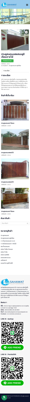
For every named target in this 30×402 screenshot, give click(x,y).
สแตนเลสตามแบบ (5, 257)
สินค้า (6, 12)
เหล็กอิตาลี (4, 260)
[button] (26, 32)
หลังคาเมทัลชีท (5, 254)
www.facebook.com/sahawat (14, 314)
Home (2, 12)
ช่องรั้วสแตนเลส (5, 246)
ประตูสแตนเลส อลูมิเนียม (15, 65)
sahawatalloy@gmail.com (11, 312)
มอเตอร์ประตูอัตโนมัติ (7, 263)
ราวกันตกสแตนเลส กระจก (8, 241)
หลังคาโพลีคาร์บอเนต (7, 249)
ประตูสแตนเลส (5, 235)
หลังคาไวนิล (4, 252)
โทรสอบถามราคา (7, 60)
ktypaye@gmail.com (22, 312)
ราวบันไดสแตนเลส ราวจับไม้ (8, 243)
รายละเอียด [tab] (6, 70)
